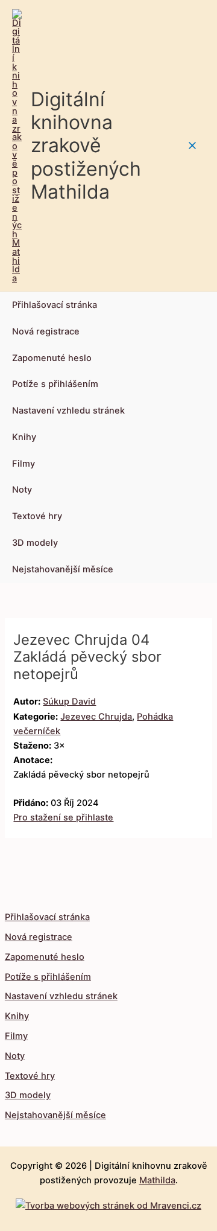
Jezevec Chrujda (96, 716)
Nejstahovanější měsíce (62, 569)
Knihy (24, 437)
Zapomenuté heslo (52, 358)
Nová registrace (46, 331)
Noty (22, 489)
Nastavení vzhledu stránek (68, 410)
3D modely (35, 542)
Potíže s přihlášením (55, 384)
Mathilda (157, 1180)
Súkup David (69, 701)
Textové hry (37, 516)
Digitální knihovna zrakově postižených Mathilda (86, 145)
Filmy (23, 463)
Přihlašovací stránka (54, 304)
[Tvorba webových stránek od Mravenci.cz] (108, 1202)
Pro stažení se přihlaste (63, 817)
